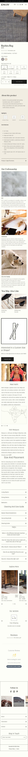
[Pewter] (2, 59)
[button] (2, 621)
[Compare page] (15, 5)
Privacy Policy (12, 749)
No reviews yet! (11, 50)
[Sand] (6, 59)
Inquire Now (7, 359)
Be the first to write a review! (14, 666)
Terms (17, 749)
